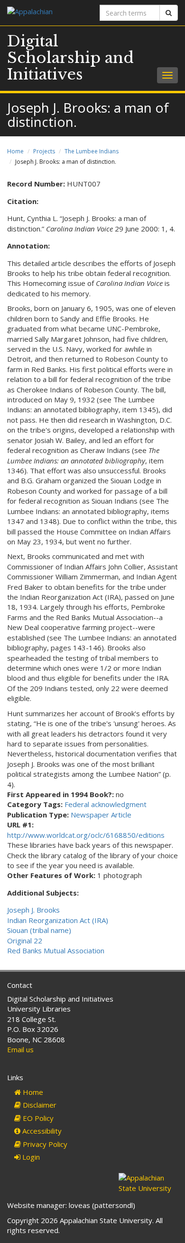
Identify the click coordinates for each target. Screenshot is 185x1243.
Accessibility (41, 1131)
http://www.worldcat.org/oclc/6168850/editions (86, 835)
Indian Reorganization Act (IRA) (57, 920)
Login (30, 1157)
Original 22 (24, 940)
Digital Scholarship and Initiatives (70, 58)
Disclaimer (38, 1105)
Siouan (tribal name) (39, 930)
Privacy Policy (44, 1144)
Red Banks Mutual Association (55, 950)
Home (15, 151)
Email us (20, 1049)
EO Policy (37, 1118)
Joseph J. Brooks (33, 909)
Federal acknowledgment (106, 804)
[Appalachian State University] (46, 12)
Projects (44, 151)
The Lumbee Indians (92, 151)
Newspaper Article (101, 814)
